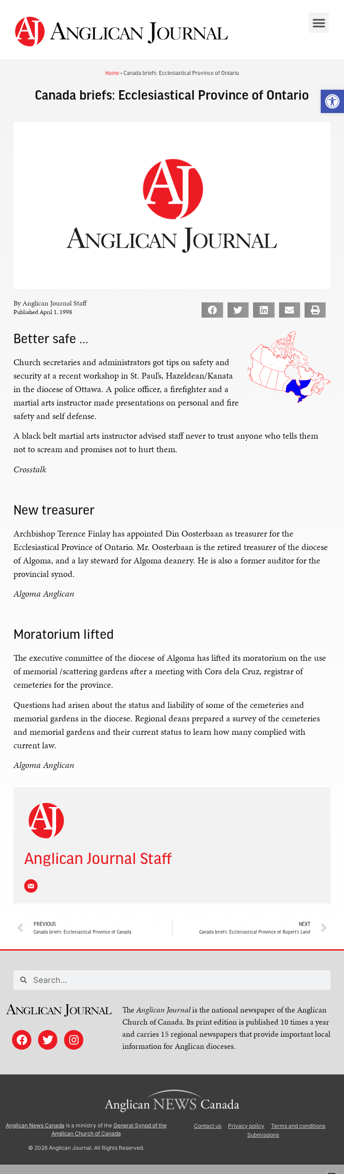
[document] (172, 587)
